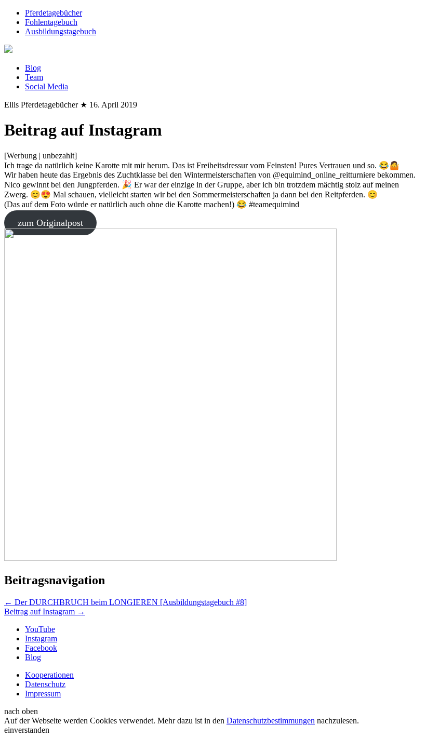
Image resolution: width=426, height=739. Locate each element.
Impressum (43, 693)
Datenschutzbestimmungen (271, 720)
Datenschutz (45, 684)
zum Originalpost (50, 223)
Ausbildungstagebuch (60, 31)
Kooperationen (49, 674)
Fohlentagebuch (51, 22)
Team (34, 77)
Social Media (46, 86)
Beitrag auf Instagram (44, 611)
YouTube (40, 629)
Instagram (41, 638)
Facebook (41, 647)
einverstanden (26, 729)
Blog (33, 67)
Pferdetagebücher (53, 12)
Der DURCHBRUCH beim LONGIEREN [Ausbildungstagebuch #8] (125, 602)
